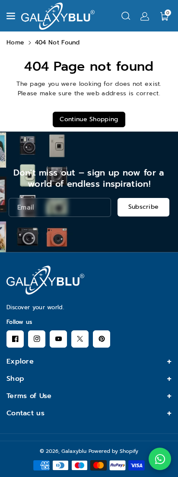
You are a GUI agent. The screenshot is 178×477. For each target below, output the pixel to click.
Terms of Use (29, 396)
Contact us (25, 413)
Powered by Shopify (113, 451)
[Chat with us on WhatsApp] (160, 459)
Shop (15, 378)
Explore (20, 361)
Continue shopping (89, 119)
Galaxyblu (73, 451)
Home (15, 42)
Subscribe (143, 207)
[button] (11, 16)
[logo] (45, 280)
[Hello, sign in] (144, 15)
